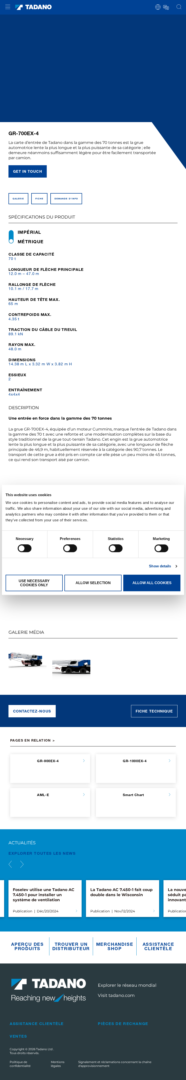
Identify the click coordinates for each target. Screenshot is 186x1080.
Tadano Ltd (44, 1049)
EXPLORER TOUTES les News (42, 853)
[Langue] (165, 6)
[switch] (70, 548)
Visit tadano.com (116, 995)
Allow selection (93, 583)
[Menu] (7, 7)
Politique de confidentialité (20, 1064)
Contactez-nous (32, 711)
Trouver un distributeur (71, 946)
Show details (160, 566)
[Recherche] (179, 7)
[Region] (158, 6)
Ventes (18, 1036)
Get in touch (27, 171)
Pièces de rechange (123, 1023)
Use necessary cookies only (34, 583)
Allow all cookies (151, 583)
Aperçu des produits (27, 946)
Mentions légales (57, 1064)
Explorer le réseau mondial (127, 985)
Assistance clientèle (158, 946)
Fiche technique (154, 711)
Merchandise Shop (114, 946)
